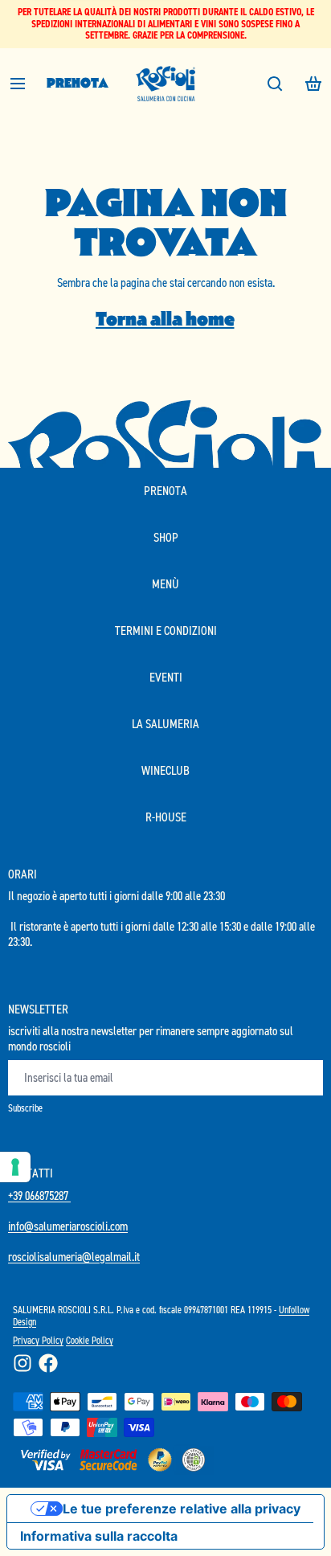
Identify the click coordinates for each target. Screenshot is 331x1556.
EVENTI (165, 677)
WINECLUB (165, 770)
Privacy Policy (38, 1340)
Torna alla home (165, 318)
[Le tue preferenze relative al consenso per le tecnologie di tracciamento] (15, 1167)
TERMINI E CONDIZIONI (166, 630)
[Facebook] (48, 1363)
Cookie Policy (89, 1340)
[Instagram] (22, 1363)
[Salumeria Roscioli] (165, 83)
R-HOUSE (165, 817)
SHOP (165, 537)
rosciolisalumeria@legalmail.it (74, 1256)
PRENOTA (77, 83)
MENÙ (165, 583)
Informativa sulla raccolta (99, 1536)
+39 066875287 (39, 1195)
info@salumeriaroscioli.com (68, 1226)
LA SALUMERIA (165, 723)
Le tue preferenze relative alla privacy (181, 1509)
